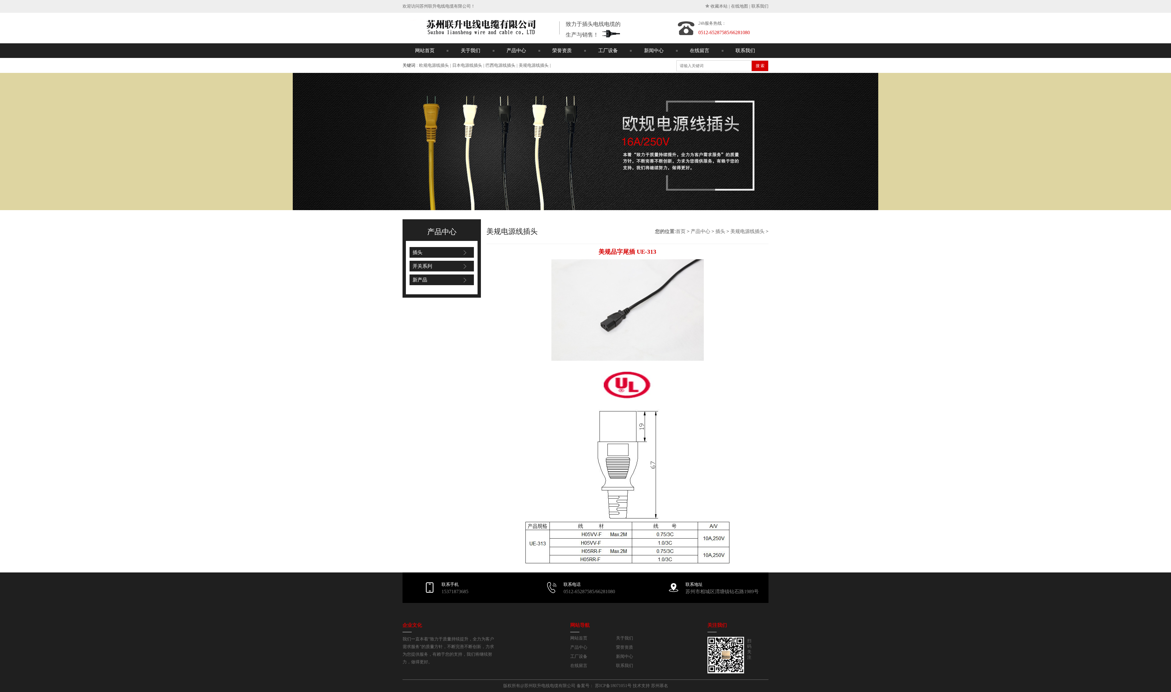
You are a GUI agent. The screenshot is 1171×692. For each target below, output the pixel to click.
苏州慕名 (659, 685)
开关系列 (422, 266)
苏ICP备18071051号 (613, 685)
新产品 (420, 279)
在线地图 (739, 6)
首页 (681, 231)
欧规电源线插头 (434, 65)
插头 (417, 252)
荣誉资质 (562, 50)
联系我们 (759, 6)
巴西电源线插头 (500, 65)
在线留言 (699, 50)
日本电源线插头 (467, 65)
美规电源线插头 (534, 65)
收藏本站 (719, 6)
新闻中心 (654, 50)
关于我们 (470, 50)
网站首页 (425, 50)
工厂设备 (608, 50)
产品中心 (516, 50)
